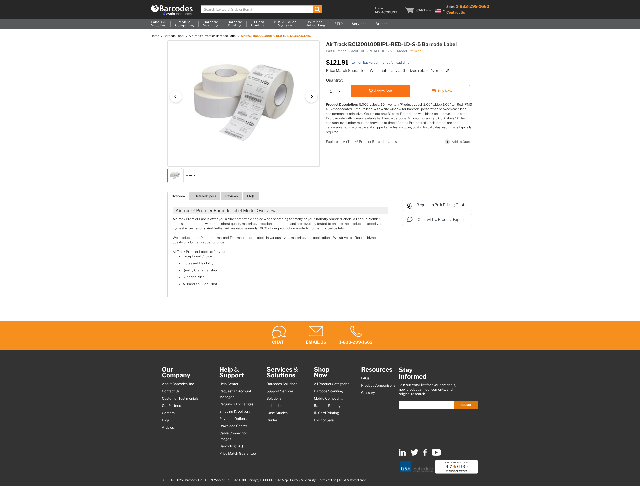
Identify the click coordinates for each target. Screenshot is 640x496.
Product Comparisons (378, 385)
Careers (168, 413)
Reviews (232, 196)
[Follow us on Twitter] (414, 454)
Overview (179, 196)
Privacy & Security (303, 480)
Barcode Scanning (328, 391)
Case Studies (277, 413)
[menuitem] (158, 23)
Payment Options (233, 419)
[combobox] (261, 9)
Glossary (368, 393)
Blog (165, 420)
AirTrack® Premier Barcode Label (213, 36)
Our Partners (172, 406)
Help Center (229, 384)
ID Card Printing (326, 413)
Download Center (233, 426)
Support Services (280, 391)
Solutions (274, 398)
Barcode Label (174, 36)
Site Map (282, 480)
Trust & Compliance (352, 480)
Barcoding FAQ (231, 446)
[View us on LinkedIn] (402, 454)
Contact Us (455, 12)
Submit (466, 405)
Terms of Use (327, 480)
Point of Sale (324, 420)
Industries (274, 406)
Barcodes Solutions (282, 384)
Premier (414, 51)
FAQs (250, 196)
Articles (168, 427)
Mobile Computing (328, 398)
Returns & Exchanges (237, 404)
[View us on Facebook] (425, 454)
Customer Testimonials (180, 398)
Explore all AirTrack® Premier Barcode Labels (362, 142)
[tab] (179, 196)
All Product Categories (332, 384)
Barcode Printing (327, 406)
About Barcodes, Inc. (178, 384)
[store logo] (172, 10)
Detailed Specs (205, 196)
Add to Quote (462, 142)
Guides (272, 420)
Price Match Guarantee (238, 453)
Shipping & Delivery (235, 411)
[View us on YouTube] (436, 454)
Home (155, 36)
